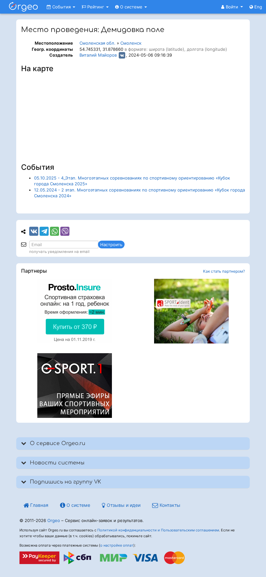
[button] (232, 6)
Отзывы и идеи (122, 505)
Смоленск (130, 43)
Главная (38, 505)
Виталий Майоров (98, 55)
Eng (257, 6)
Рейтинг (95, 6)
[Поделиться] (33, 231)
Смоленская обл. (97, 43)
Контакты (169, 505)
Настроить (111, 244)
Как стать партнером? (224, 271)
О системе (131, 6)
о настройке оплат (116, 545)
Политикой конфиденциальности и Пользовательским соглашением (158, 530)
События (61, 6)
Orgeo (53, 520)
